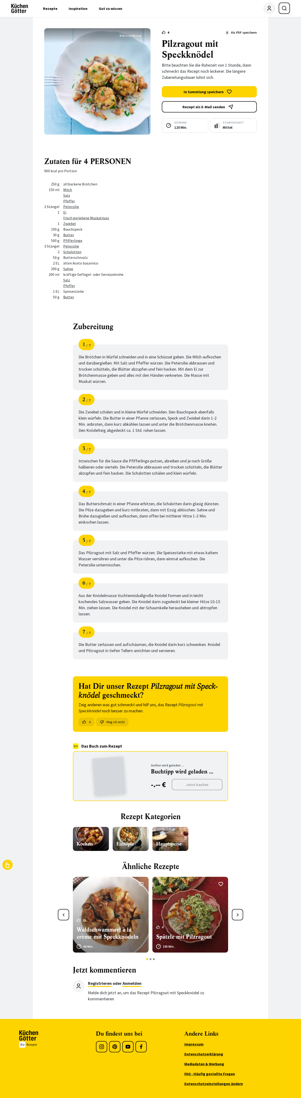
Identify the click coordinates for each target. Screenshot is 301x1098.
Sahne (68, 268)
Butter (68, 234)
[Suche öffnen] (284, 8)
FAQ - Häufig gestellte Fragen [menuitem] (209, 1073)
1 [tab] (147, 959)
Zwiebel (69, 223)
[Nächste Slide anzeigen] (237, 914)
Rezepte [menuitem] (50, 8)
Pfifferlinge (72, 240)
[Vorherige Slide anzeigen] (63, 914)
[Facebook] (141, 1046)
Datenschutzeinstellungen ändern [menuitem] (213, 1083)
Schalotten (72, 251)
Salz (66, 195)
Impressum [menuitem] (194, 1044)
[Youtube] (128, 1046)
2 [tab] (150, 959)
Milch (67, 189)
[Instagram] (101, 1046)
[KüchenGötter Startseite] (20, 8)
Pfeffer (69, 201)
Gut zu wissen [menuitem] (110, 8)
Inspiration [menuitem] (78, 8)
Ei (64, 212)
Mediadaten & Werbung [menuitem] (204, 1064)
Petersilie (71, 206)
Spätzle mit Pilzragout (184, 937)
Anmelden (132, 983)
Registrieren (100, 983)
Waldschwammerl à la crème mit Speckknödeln (108, 933)
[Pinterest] (114, 1046)
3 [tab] (154, 959)
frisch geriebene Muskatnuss (86, 218)
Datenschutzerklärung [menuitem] (203, 1054)
